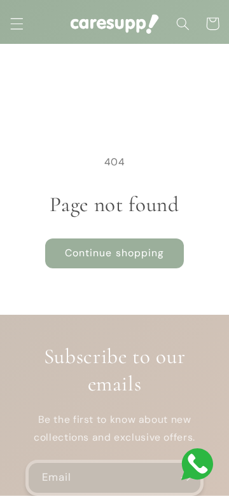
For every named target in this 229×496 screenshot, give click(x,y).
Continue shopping (114, 252)
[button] (16, 23)
